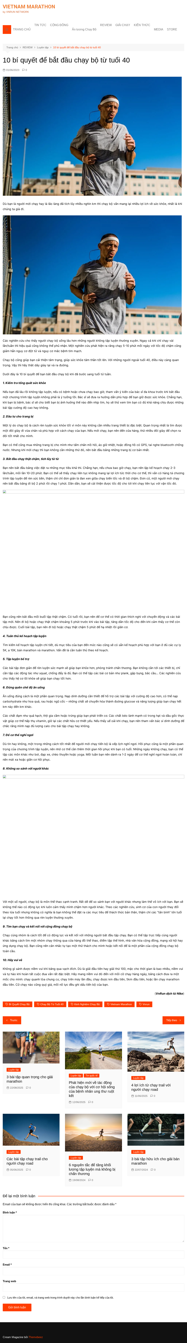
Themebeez (36, 1337)
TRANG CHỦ (22, 29)
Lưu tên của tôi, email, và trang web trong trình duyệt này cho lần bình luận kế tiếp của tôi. (60, 1297)
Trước (14, 1020)
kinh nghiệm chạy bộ (87, 1004)
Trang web (9, 1281)
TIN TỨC (40, 25)
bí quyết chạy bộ (19, 1004)
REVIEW (106, 25)
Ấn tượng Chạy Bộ (84, 29)
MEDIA (158, 29)
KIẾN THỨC (142, 25)
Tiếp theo (171, 1020)
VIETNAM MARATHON (29, 7)
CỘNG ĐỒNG (59, 25)
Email (7, 1264)
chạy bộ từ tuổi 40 (52, 1004)
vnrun (146, 1004)
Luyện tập (13, 1069)
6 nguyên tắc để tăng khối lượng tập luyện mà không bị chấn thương (92, 1169)
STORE (172, 29)
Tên (6, 1248)
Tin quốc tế (92, 1075)
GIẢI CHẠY (122, 25)
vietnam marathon (121, 1004)
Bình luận (10, 1212)
